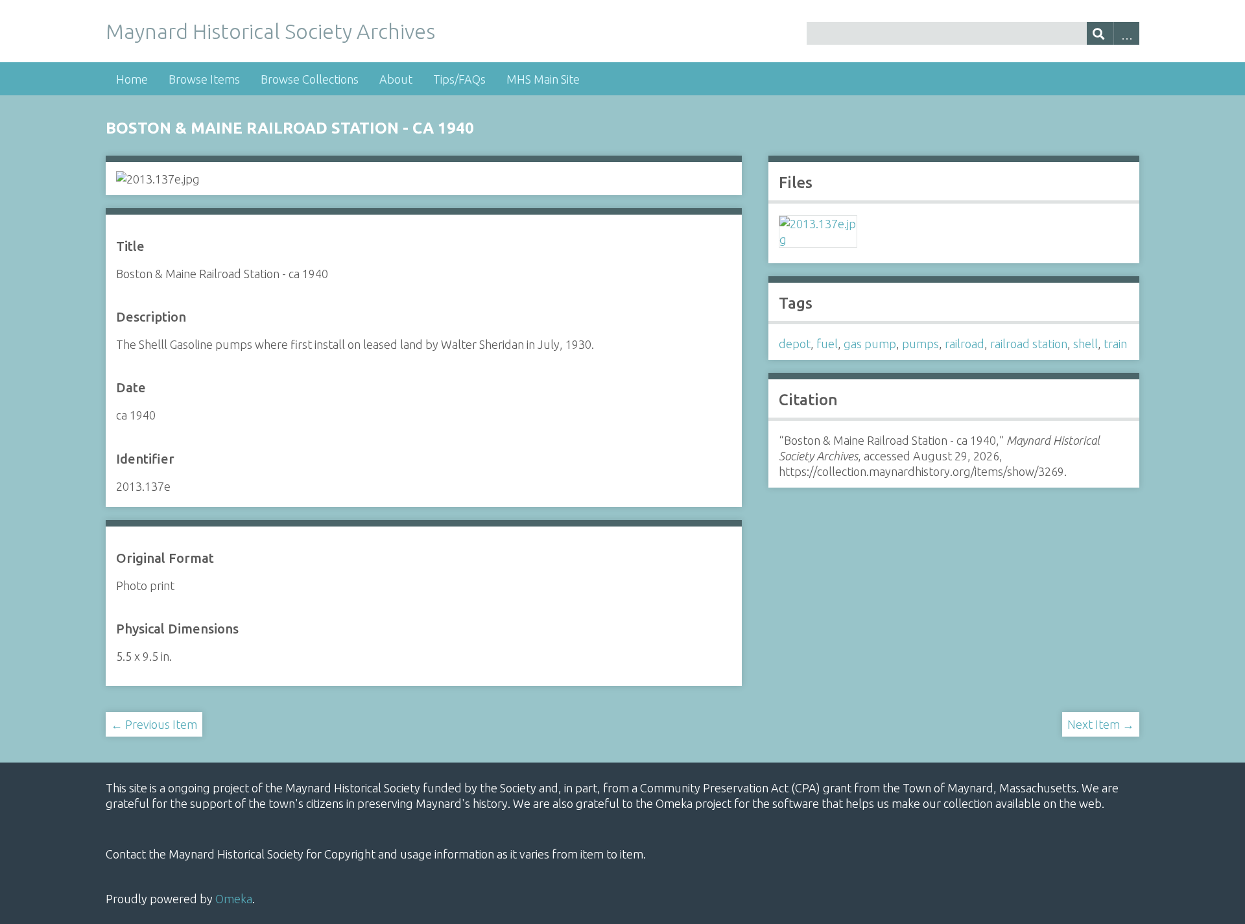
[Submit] (1100, 33)
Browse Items (204, 79)
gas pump (870, 343)
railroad (964, 343)
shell (1085, 343)
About (395, 79)
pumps (920, 343)
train (1115, 343)
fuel (827, 343)
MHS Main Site (543, 79)
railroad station (1028, 343)
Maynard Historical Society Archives (270, 31)
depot (795, 343)
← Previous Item (154, 724)
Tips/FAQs (459, 79)
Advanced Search (1126, 33)
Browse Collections (310, 79)
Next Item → (1100, 724)
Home (132, 79)
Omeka (233, 898)
